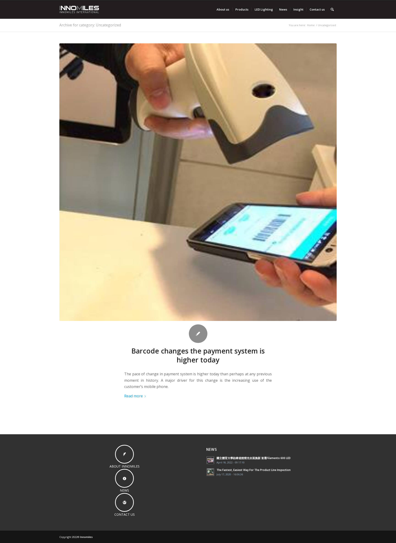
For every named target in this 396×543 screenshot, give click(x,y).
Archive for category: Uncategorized (90, 25)
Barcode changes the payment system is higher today (198, 355)
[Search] (332, 9)
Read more (133, 395)
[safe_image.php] (198, 182)
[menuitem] (223, 9)
